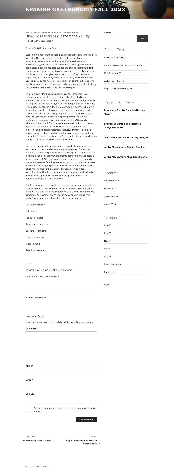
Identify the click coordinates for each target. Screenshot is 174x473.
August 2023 (110, 204)
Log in (106, 284)
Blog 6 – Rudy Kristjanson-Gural (118, 88)
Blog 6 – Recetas (136, 147)
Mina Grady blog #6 (112, 73)
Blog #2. (107, 225)
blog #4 (107, 241)
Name (29, 365)
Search (107, 32)
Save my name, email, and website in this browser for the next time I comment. (60, 410)
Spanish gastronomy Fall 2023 (75, 9)
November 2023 (111, 181)
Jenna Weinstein (113, 137)
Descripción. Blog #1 (113, 264)
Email (29, 380)
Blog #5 (107, 249)
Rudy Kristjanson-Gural (64, 32)
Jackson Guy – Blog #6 (114, 81)
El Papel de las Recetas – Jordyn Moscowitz (123, 65)
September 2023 (111, 196)
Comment (32, 328)
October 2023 (110, 188)
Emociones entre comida (115, 57)
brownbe (109, 110)
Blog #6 (107, 256)
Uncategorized (37, 298)
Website (30, 394)
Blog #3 (107, 233)
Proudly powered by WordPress (38, 466)
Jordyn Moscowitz (113, 147)
